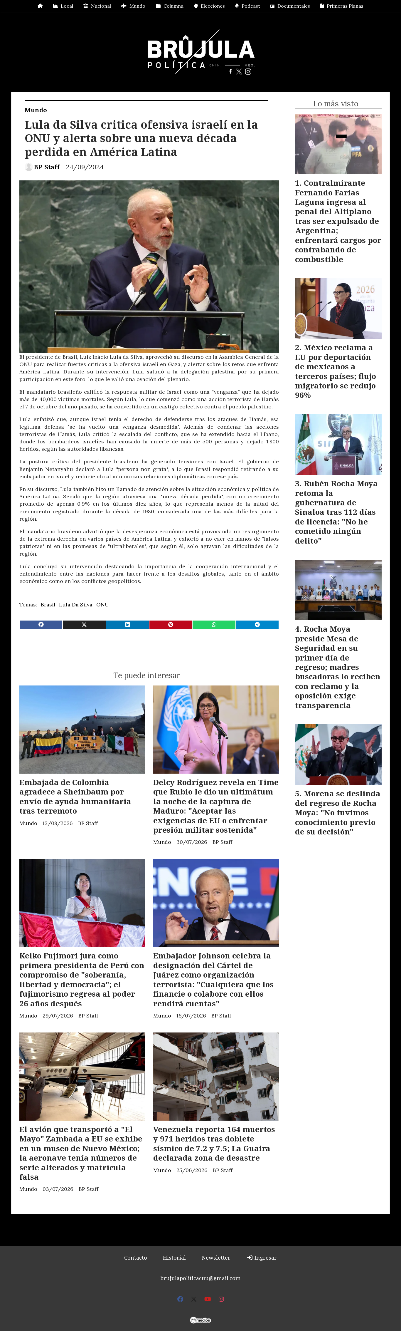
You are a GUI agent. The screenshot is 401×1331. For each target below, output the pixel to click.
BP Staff (47, 167)
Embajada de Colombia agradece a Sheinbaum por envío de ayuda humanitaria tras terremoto (75, 796)
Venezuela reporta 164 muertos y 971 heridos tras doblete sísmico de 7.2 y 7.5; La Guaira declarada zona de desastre (214, 1143)
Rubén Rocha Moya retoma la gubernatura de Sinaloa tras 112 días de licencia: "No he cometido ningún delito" (336, 512)
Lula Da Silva (75, 604)
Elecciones (213, 6)
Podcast (251, 6)
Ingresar (265, 1257)
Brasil (48, 604)
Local (67, 6)
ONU (102, 604)
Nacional (101, 6)
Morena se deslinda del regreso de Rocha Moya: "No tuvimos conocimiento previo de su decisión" (337, 812)
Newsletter (216, 1257)
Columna (173, 6)
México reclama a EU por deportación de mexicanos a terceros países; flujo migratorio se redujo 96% (335, 371)
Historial (174, 1257)
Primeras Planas (345, 6)
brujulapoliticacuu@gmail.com (200, 1278)
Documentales (293, 6)
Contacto (135, 1257)
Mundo (137, 6)
